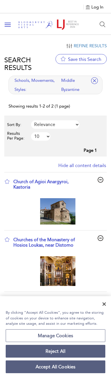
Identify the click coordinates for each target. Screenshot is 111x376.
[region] (55, 336)
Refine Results (90, 45)
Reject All (56, 351)
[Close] (104, 304)
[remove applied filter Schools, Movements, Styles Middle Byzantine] (94, 80)
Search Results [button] (18, 63)
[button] (7, 181)
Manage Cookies (55, 335)
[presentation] (57, 211)
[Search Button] (102, 24)
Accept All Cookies (56, 366)
